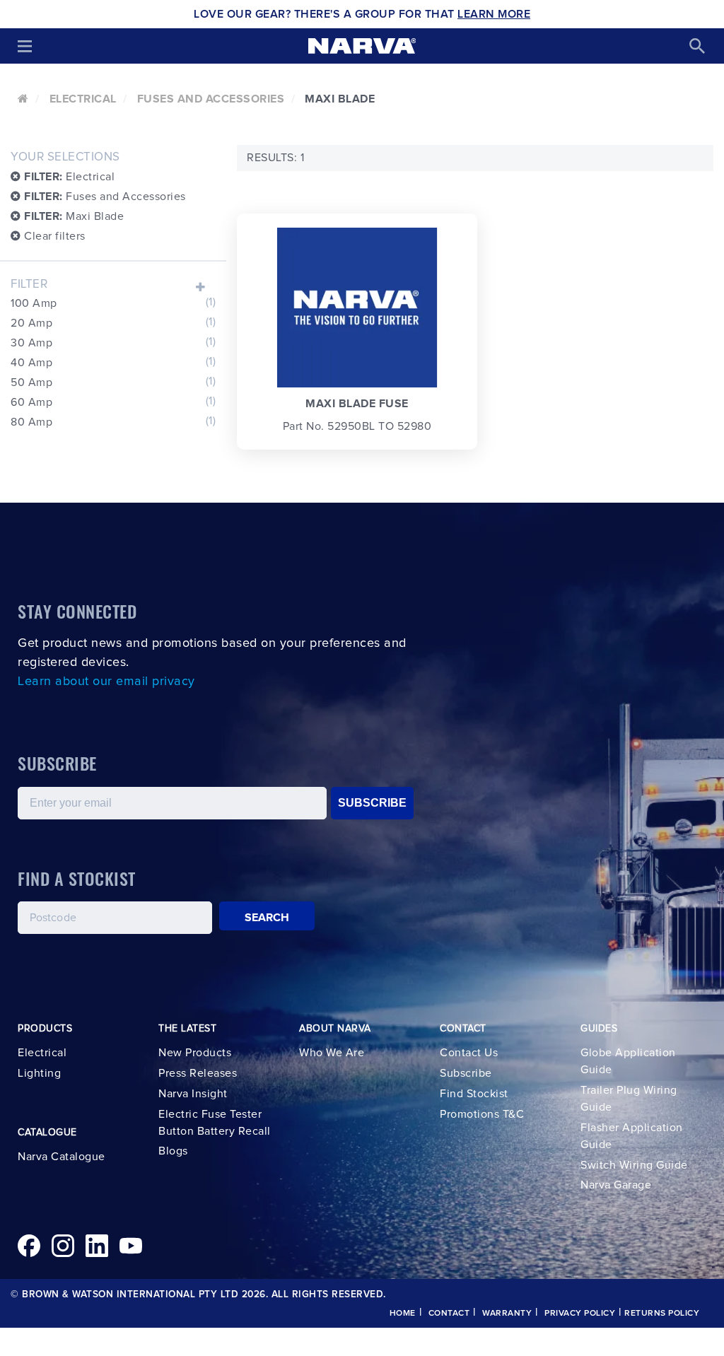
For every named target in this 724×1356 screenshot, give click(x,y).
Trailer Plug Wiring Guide (628, 1099)
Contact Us (469, 1052)
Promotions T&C (482, 1114)
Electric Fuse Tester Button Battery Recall (214, 1123)
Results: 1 (275, 157)
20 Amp (113, 322)
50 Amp (113, 381)
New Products (194, 1052)
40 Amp (113, 362)
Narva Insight (193, 1093)
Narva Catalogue (61, 1156)
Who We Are (331, 1052)
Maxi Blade (74, 216)
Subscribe (466, 1073)
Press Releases (197, 1073)
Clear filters (53, 236)
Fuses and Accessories (211, 99)
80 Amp (113, 421)
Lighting (39, 1073)
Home (403, 1313)
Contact (449, 1313)
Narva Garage (615, 1185)
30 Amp (113, 342)
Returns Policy (661, 1313)
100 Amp (113, 302)
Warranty (507, 1313)
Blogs (173, 1151)
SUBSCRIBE (372, 803)
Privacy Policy (579, 1313)
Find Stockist (474, 1093)
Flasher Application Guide (631, 1136)
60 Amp (113, 401)
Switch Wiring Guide (634, 1165)
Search (267, 917)
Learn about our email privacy (106, 681)
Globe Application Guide (628, 1061)
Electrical (83, 99)
